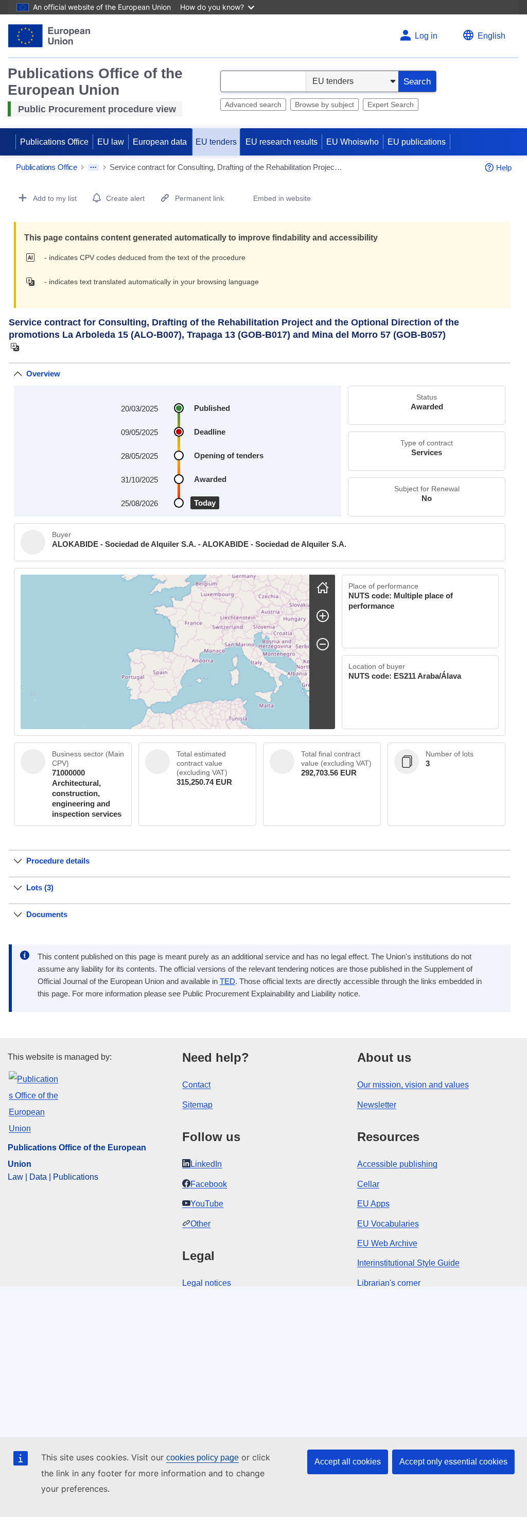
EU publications (417, 141)
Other (200, 1223)
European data (160, 141)
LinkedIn (206, 1164)
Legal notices (206, 1283)
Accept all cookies (347, 1461)
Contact (196, 1084)
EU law (110, 141)
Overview (43, 373)
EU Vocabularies (388, 1223)
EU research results (281, 141)
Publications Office (54, 141)
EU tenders (216, 141)
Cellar (368, 1184)
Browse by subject (324, 104)
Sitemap (197, 1104)
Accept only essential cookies (453, 1461)
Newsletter (376, 1104)
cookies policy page (202, 1457)
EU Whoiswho (352, 141)
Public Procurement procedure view (97, 109)
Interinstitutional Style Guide (408, 1263)
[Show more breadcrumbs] (93, 167)
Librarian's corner (388, 1283)
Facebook (208, 1184)
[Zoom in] (323, 616)
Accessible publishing (397, 1164)
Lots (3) (40, 887)
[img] (33, 257)
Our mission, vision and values (413, 1084)
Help (504, 167)
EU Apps (373, 1203)
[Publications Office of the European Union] (49, 35)
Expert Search (390, 104)
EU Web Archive (387, 1243)
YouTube (206, 1203)
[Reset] (323, 587)
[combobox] (263, 81)
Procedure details (58, 860)
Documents (46, 914)
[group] (165, 652)
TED (227, 981)
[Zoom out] (323, 644)
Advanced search (253, 104)
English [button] (491, 35)
